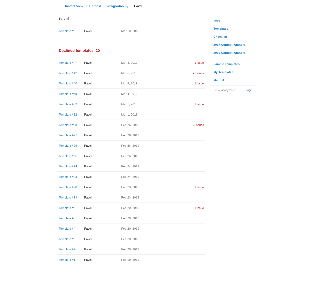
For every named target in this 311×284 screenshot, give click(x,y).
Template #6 (67, 208)
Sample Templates (226, 64)
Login (249, 90)
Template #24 (68, 166)
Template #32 (68, 114)
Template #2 (67, 249)
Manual (218, 80)
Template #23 (68, 176)
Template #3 (67, 239)
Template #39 (68, 93)
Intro (216, 20)
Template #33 (68, 104)
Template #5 (67, 218)
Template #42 (68, 73)
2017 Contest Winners (229, 44)
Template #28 (68, 125)
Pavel (88, 31)
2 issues (198, 73)
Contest (95, 6)
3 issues (198, 125)
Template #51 (68, 31)
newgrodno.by (117, 6)
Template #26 (68, 145)
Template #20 (68, 187)
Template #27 (68, 135)
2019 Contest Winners (229, 52)
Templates (220, 28)
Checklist (220, 36)
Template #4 (67, 228)
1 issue (199, 62)
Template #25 (68, 156)
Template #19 (68, 197)
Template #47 (68, 62)
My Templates (223, 72)
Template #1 (67, 259)
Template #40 (68, 83)
